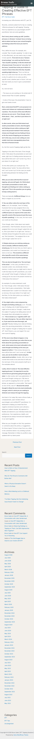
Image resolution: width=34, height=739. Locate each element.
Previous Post (17, 442)
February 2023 (9, 677)
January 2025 (9, 610)
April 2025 (8, 601)
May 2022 (8, 703)
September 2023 (10, 657)
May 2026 (8, 563)
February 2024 (9, 642)
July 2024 (8, 627)
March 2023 (8, 674)
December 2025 (9, 578)
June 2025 (8, 595)
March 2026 (8, 569)
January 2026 (9, 575)
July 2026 (8, 558)
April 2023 (8, 671)
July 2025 (7, 593)
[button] (31, 3)
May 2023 (8, 668)
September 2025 (10, 587)
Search (4, 452)
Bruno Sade (7, 2)
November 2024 (9, 616)
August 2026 (8, 555)
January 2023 (9, 680)
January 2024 (9, 645)
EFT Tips (7, 720)
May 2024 (8, 633)
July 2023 (8, 662)
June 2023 (8, 665)
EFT (3, 17)
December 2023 (9, 648)
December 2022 (9, 683)
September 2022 (10, 691)
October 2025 (9, 584)
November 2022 (9, 686)
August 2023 (8, 659)
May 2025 (8, 598)
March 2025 (8, 604)
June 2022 (8, 700)
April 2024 (8, 636)
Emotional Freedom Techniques (9, 4)
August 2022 (8, 694)
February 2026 (9, 572)
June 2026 (8, 560)
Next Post (17, 447)
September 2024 (10, 622)
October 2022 (9, 689)
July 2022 (7, 697)
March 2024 (8, 639)
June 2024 (8, 630)
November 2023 (9, 651)
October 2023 (9, 654)
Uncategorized (9, 723)
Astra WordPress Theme (21, 735)
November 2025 (9, 581)
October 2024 (9, 619)
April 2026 (8, 566)
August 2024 (8, 624)
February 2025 (9, 607)
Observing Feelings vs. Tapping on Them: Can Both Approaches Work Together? (17, 528)
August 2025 (8, 590)
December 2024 (9, 613)
